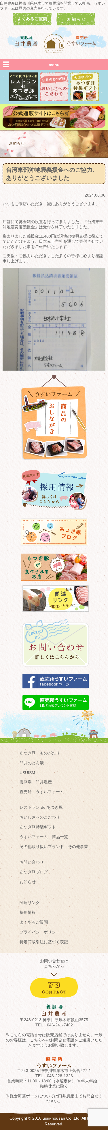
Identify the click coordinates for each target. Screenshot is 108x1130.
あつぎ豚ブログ (34, 872)
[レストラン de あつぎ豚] (23, 100)
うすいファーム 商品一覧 (44, 836)
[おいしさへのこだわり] (54, 100)
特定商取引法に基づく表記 (44, 942)
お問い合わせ (32, 862)
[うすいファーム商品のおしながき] (54, 464)
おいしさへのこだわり (40, 817)
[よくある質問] (32, 24)
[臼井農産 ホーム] (54, 43)
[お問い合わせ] (55, 669)
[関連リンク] (55, 614)
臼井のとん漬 (32, 763)
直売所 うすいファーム (42, 791)
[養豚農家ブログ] (54, 548)
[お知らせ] (75, 24)
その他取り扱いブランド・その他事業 (54, 846)
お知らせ (28, 881)
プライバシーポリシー (40, 932)
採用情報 (28, 912)
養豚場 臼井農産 (36, 782)
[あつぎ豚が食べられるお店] (54, 583)
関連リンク (30, 902)
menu (54, 64)
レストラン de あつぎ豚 (41, 807)
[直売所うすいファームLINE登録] (55, 712)
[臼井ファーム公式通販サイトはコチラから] (54, 126)
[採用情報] (54, 513)
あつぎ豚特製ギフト (38, 827)
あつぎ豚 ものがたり (40, 753)
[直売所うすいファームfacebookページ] (55, 691)
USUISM (27, 772)
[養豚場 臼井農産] (26, 41)
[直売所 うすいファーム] (82, 41)
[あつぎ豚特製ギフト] (84, 100)
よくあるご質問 (34, 922)
